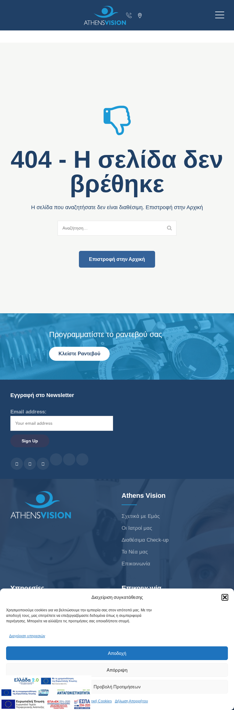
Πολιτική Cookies (97, 701)
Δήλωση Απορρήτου (131, 701)
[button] (225, 597)
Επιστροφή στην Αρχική (117, 259)
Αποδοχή (117, 653)
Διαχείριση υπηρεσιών (27, 636)
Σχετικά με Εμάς (141, 516)
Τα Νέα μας (135, 552)
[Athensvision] (115, 15)
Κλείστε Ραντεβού (79, 353)
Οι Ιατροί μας (137, 528)
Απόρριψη (117, 670)
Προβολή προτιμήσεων (117, 686)
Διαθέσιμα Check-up (145, 540)
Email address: (28, 412)
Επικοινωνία (136, 564)
